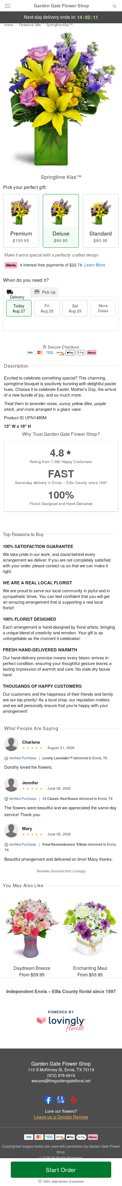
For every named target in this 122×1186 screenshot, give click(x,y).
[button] (110, 1173)
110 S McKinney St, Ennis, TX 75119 (61, 1069)
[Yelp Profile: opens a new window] (73, 1100)
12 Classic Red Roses (60, 798)
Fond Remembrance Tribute (64, 844)
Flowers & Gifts (30, 24)
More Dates (103, 308)
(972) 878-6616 (61, 1075)
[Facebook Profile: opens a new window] (48, 1100)
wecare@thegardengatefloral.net (61, 1080)
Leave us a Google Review (61, 1117)
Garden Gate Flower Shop (61, 5)
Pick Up (49, 292)
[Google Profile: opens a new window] (61, 1100)
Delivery (17, 295)
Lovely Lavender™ (57, 757)
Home (8, 24)
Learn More (94, 265)
